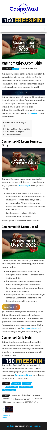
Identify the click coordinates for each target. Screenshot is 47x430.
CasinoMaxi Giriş (8, 398)
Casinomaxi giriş (24, 185)
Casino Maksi (15, 396)
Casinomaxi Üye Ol (31, 402)
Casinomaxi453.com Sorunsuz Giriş (17, 129)
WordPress (10, 426)
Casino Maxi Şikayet (6, 417)
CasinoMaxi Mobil (11, 387)
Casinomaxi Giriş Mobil (13, 135)
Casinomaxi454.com (9, 390)
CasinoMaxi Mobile (31, 68)
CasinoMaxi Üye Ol (10, 307)
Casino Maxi (16, 383)
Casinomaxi (32, 113)
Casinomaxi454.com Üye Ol (14, 132)
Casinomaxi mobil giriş (23, 375)
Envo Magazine (35, 426)
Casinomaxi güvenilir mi (31, 328)
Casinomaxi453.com (26, 387)
